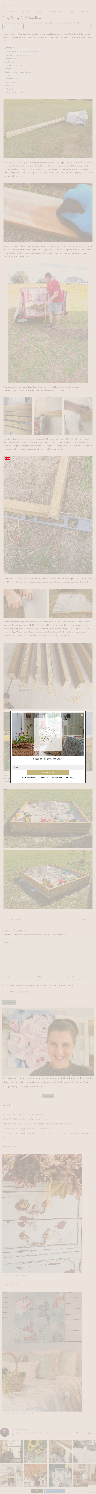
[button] (82, 715)
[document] (48, 747)
